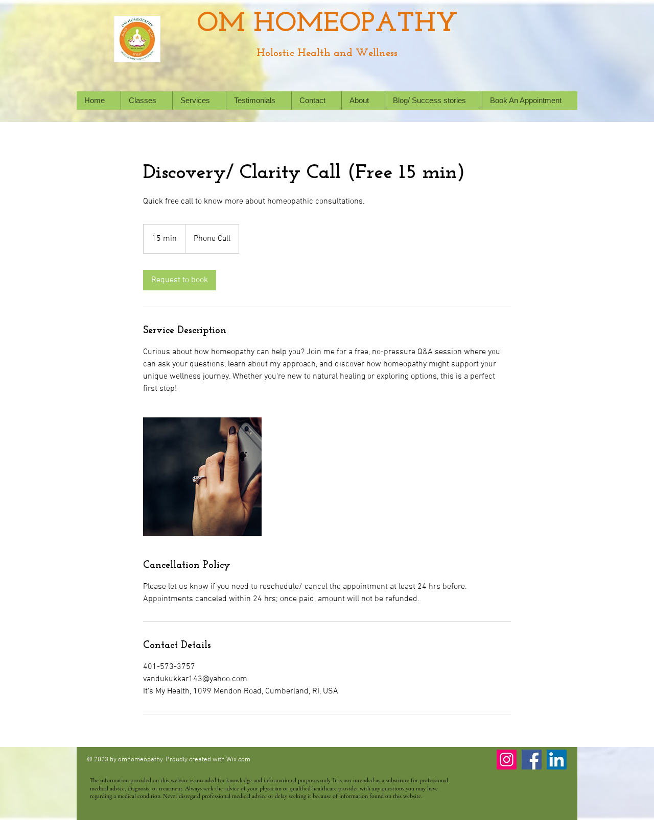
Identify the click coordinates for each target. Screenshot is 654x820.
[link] (179, 280)
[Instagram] (507, 759)
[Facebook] (532, 759)
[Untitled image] (202, 476)
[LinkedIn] (557, 759)
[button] (199, 100)
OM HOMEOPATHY (327, 24)
